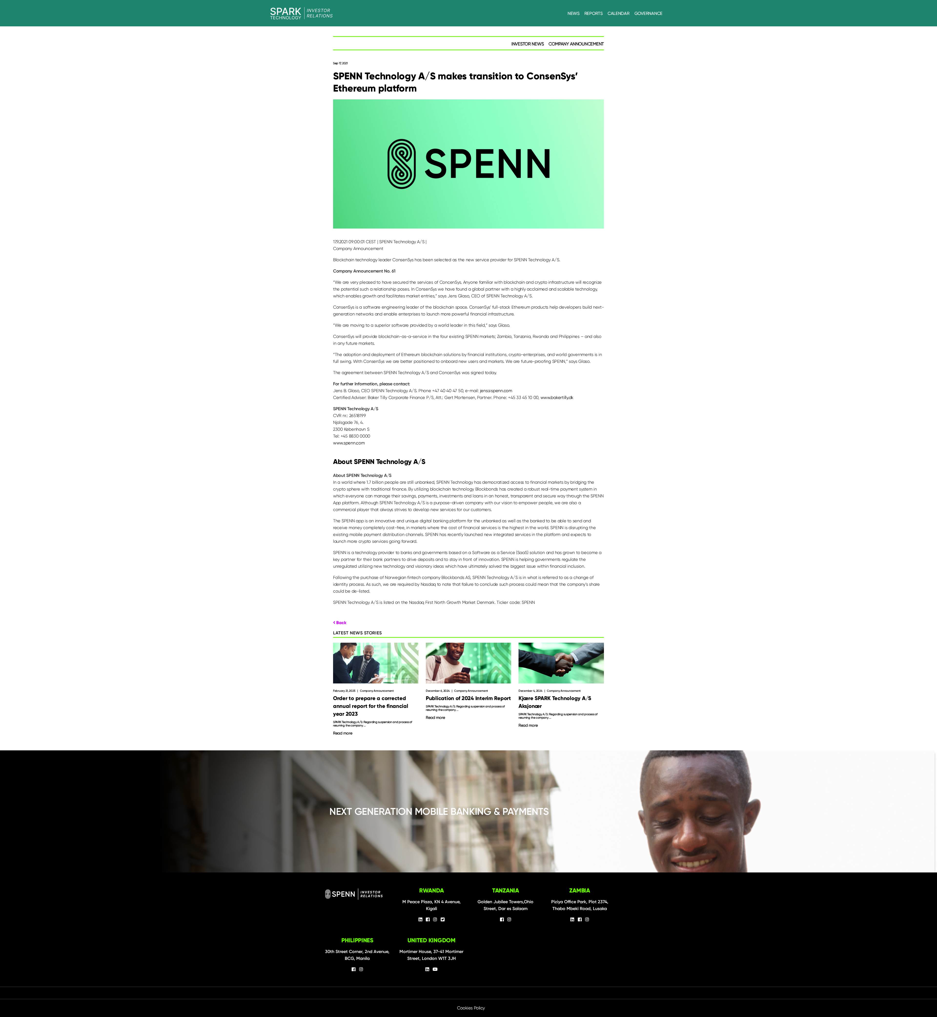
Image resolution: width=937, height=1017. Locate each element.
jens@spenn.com (496, 390)
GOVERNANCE (648, 13)
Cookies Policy (471, 1007)
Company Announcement (576, 43)
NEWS (574, 13)
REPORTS (593, 13)
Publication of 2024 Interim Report (468, 698)
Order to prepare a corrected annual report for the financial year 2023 (370, 706)
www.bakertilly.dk (556, 397)
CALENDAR (619, 13)
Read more (342, 733)
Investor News (527, 43)
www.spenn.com (349, 442)
